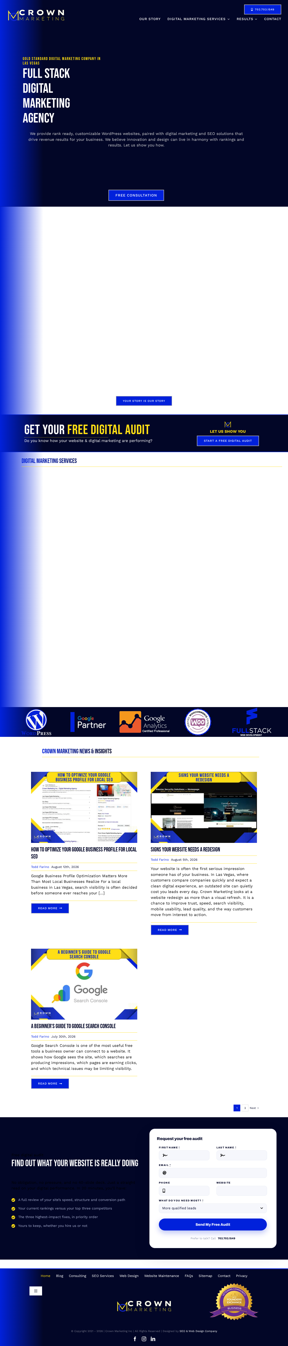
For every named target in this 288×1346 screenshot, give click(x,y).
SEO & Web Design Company (198, 1331)
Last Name (226, 1147)
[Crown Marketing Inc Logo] (36, 10)
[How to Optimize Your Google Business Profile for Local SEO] (84, 774)
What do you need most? (181, 1200)
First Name (169, 1147)
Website (223, 1182)
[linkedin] (153, 1339)
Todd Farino (40, 867)
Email (165, 1165)
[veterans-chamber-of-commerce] (234, 1285)
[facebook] (135, 1339)
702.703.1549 (226, 1238)
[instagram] (144, 1339)
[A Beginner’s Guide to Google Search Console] (84, 951)
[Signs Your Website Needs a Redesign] (204, 774)
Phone (164, 1182)
